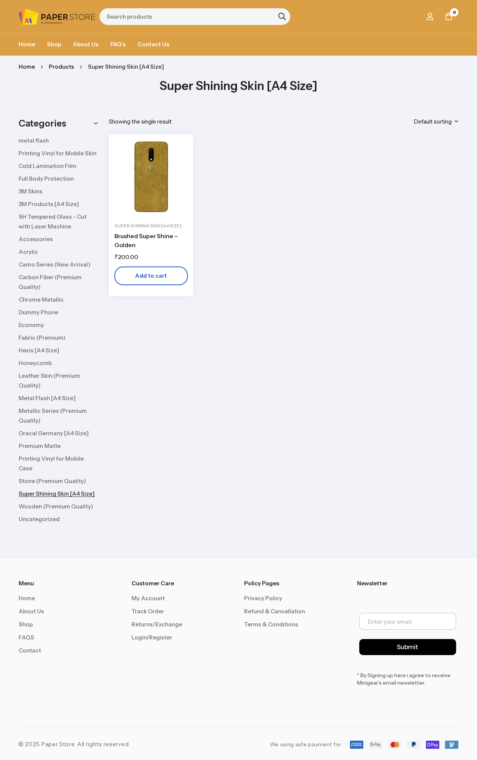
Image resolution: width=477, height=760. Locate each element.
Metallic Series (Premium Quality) (53, 415)
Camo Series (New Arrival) (55, 264)
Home (27, 66)
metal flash (34, 140)
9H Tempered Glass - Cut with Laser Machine (52, 221)
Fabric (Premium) (42, 337)
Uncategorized (39, 519)
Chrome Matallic (41, 299)
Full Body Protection (46, 178)
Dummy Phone (38, 312)
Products (61, 66)
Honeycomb (35, 363)
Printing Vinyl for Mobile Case (51, 463)
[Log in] (430, 16)
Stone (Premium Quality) (52, 481)
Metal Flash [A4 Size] (47, 398)
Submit (407, 647)
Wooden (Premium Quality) (56, 506)
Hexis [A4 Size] (39, 350)
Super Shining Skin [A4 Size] (57, 493)
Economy (31, 324)
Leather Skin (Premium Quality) (49, 380)
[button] (151, 276)
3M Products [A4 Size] (49, 204)
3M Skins (30, 191)
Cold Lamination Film (47, 165)
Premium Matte (40, 445)
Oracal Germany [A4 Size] (54, 433)
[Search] (282, 16)
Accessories (36, 239)
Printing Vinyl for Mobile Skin (58, 153)
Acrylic (28, 251)
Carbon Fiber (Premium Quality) (50, 282)
